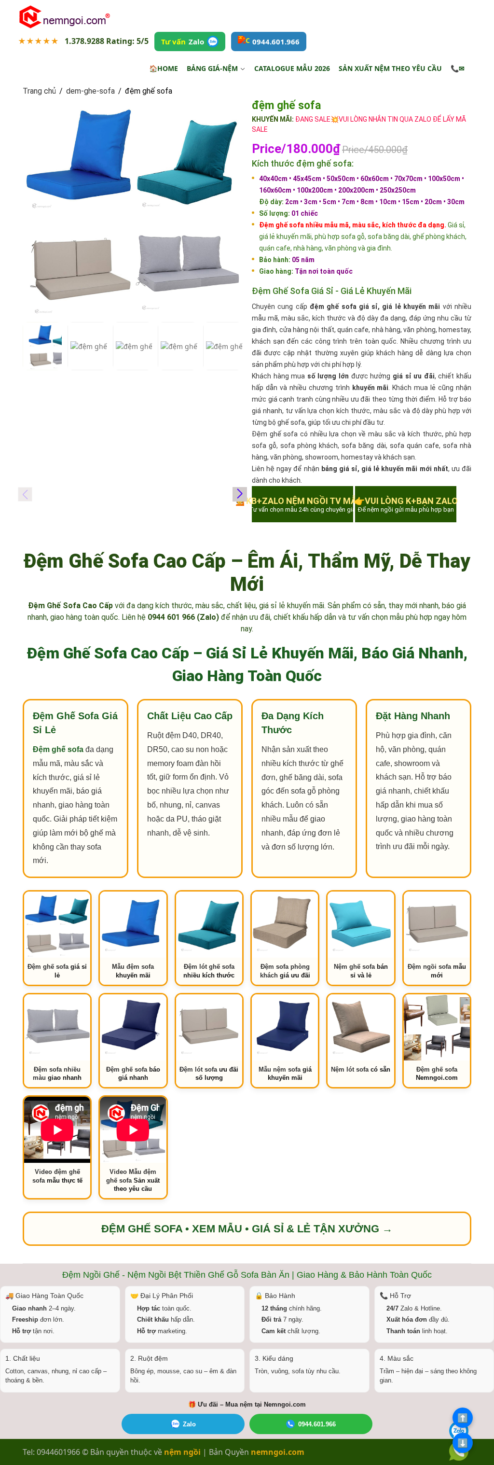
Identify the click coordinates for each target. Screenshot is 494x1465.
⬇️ (462, 1443)
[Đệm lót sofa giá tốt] (209, 1027)
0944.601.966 (317, 1424)
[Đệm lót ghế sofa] (209, 925)
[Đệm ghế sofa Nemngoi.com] (437, 1027)
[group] (132, 207)
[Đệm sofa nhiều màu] (57, 1027)
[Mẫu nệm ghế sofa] (285, 1027)
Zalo (189, 1424)
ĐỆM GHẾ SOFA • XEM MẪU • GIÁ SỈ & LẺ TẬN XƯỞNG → (247, 1229)
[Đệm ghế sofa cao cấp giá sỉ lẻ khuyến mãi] (57, 925)
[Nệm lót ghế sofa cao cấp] (361, 1027)
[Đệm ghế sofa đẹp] (133, 1027)
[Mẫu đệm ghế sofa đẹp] (133, 925)
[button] (240, 494)
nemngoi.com (277, 1452)
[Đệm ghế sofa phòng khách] (285, 925)
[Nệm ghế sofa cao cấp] (361, 925)
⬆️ (462, 1417)
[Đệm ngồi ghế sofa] (437, 925)
